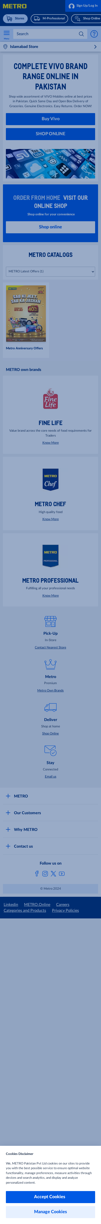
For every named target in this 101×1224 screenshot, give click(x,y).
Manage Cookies (50, 1212)
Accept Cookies (50, 1197)
